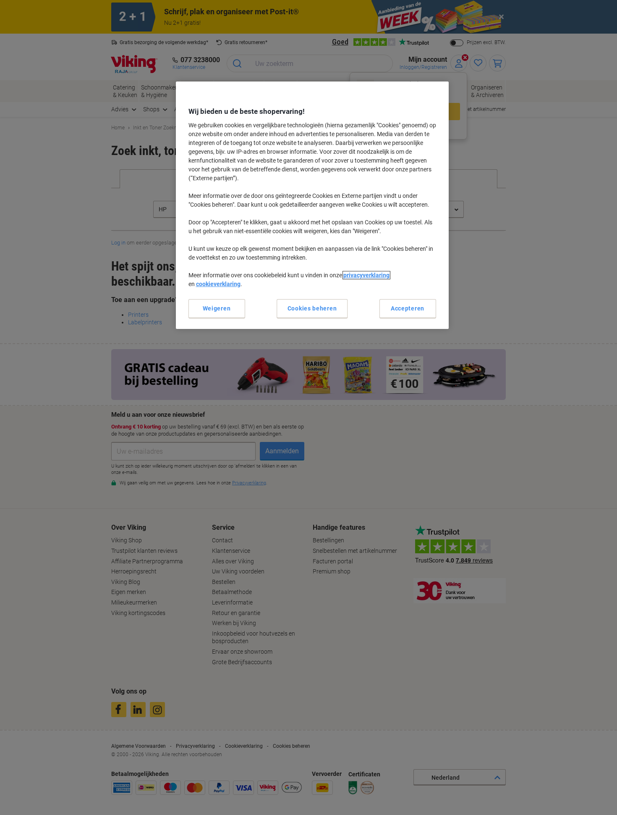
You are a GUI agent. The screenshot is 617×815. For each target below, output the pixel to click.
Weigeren (217, 308)
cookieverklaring (218, 284)
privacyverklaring (366, 275)
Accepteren (407, 308)
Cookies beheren (312, 308)
